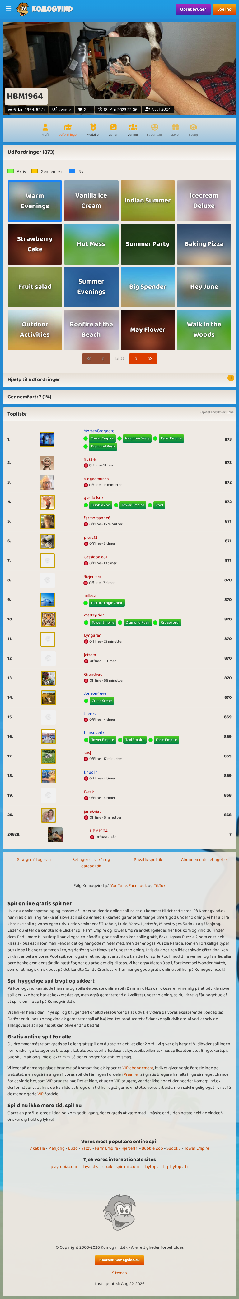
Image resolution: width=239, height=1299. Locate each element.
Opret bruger (193, 9)
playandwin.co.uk (96, 1166)
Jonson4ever (96, 693)
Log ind (224, 9)
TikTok (160, 885)
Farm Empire (171, 438)
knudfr (90, 772)
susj (87, 752)
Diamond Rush (103, 446)
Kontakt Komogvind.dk (119, 1260)
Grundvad (93, 674)
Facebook (138, 885)
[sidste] (150, 358)
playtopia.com (64, 1166)
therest (90, 713)
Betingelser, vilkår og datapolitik (91, 863)
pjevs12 (90, 537)
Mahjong (56, 1148)
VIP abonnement (137, 1068)
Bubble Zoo (100, 505)
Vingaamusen (96, 478)
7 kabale (37, 1148)
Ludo (73, 1148)
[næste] (136, 358)
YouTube (118, 885)
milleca (89, 595)
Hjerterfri (129, 1148)
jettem (90, 655)
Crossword (170, 622)
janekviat (92, 811)
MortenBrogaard (99, 431)
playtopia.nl (153, 1166)
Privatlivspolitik (148, 859)
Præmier (131, 1074)
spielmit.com (127, 1166)
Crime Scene (102, 701)
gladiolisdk (94, 497)
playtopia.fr (177, 1166)
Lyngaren (92, 635)
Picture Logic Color (107, 603)
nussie (90, 459)
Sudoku (173, 1148)
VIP (40, 1094)
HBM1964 (99, 831)
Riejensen (92, 576)
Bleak (89, 791)
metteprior (94, 615)
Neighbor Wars (137, 438)
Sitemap (119, 1273)
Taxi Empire (134, 740)
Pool (159, 505)
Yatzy (86, 1148)
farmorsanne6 (97, 518)
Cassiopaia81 (95, 557)
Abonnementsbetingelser (204, 859)
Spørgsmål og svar (34, 859)
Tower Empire (102, 438)
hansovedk (94, 732)
